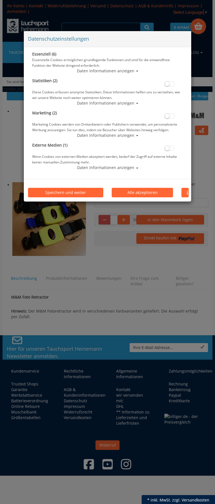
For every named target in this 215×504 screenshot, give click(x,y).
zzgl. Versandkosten (190, 500)
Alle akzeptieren (142, 192)
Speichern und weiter (65, 192)
